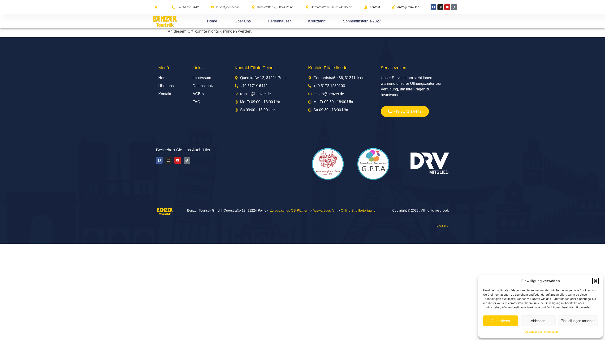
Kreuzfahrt (316, 21)
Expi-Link (441, 226)
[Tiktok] (454, 7)
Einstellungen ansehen (578, 321)
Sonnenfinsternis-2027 (362, 21)
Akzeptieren (500, 321)
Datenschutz (533, 331)
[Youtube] (447, 7)
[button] (595, 281)
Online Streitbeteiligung (358, 210)
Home (212, 21)
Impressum (551, 331)
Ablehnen (538, 321)
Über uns (243, 21)
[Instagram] (440, 7)
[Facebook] (433, 7)
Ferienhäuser (279, 21)
